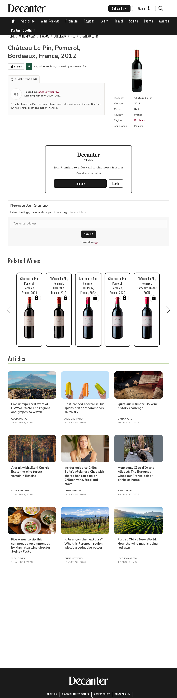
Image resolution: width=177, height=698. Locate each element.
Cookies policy (102, 694)
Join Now (80, 183)
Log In (115, 183)
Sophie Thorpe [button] (20, 490)
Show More (87, 242)
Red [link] (73, 36)
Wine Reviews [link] (27, 36)
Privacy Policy (122, 694)
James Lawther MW (48, 92)
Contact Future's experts (75, 694)
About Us (52, 694)
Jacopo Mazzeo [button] (127, 558)
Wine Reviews (50, 21)
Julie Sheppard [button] (73, 418)
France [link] (44, 36)
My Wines (18, 66)
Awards (164, 21)
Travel (118, 21)
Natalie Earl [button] (125, 490)
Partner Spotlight (23, 30)
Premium (72, 21)
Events (148, 21)
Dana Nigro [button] (125, 418)
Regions (89, 21)
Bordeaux (140, 120)
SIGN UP (88, 234)
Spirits (133, 21)
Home (11, 36)
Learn (104, 21)
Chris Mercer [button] (72, 490)
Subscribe (28, 21)
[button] (23, 79)
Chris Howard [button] (73, 558)
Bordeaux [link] (60, 36)
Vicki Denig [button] (18, 558)
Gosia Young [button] (19, 418)
